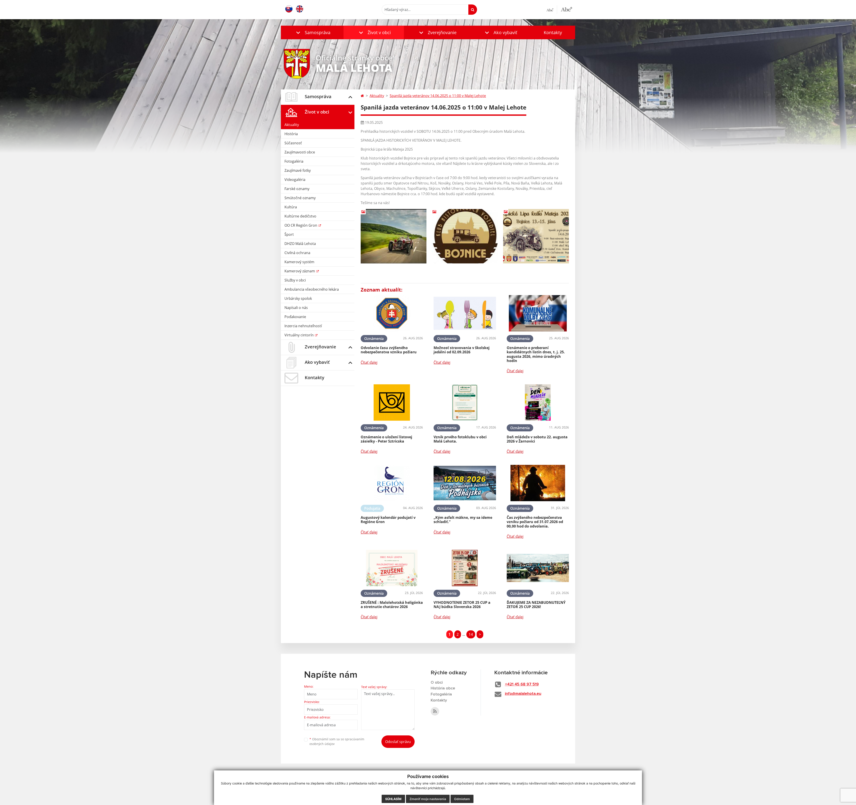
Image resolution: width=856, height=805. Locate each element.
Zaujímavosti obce (299, 152)
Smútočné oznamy (300, 197)
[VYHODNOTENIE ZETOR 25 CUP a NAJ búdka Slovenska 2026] (465, 568)
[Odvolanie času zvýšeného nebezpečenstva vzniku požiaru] (392, 313)
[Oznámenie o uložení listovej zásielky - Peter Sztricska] (392, 402)
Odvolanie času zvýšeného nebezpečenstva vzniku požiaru (389, 349)
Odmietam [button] (462, 799)
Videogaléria (294, 179)
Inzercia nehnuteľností (303, 325)
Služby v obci (295, 280)
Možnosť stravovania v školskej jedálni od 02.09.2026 (462, 349)
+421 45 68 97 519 (522, 684)
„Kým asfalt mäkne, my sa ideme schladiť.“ (463, 519)
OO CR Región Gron (301, 225)
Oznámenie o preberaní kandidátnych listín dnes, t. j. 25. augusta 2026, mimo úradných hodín (536, 354)
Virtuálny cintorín (299, 335)
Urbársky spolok (298, 298)
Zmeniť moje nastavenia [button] (427, 799)
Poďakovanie (295, 316)
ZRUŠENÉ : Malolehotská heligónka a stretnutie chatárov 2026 (392, 604)
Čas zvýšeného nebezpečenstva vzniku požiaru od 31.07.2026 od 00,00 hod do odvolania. (535, 521)
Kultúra (290, 207)
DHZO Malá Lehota (300, 243)
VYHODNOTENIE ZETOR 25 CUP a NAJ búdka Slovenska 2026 (462, 604)
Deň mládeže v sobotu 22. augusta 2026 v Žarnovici (537, 439)
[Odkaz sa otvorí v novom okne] (435, 711)
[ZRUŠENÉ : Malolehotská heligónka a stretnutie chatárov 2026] (392, 568)
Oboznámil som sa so (336, 741)
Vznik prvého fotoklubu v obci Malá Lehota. (460, 439)
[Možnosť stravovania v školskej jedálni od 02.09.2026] (465, 313)
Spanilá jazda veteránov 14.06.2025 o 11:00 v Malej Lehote (438, 95)
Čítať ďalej (369, 362)
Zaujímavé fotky (297, 170)
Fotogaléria (293, 161)
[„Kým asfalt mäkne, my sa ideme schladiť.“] (465, 483)
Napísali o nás (296, 307)
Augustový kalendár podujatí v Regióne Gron (388, 519)
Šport (289, 234)
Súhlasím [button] (393, 799)
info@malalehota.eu (523, 694)
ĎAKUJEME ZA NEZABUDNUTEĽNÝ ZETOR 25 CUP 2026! (536, 604)
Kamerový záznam (300, 271)
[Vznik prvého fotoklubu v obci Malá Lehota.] (465, 402)
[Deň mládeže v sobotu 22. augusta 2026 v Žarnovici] (538, 402)
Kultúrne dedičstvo (300, 216)
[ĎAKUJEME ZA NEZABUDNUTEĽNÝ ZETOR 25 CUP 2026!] (538, 568)
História (291, 133)
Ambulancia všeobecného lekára (311, 289)
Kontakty (553, 32)
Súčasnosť (293, 143)
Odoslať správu (398, 741)
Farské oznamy (296, 188)
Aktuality (291, 124)
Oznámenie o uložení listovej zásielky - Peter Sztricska (386, 439)
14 (471, 634)
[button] (312, 32)
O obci (437, 683)
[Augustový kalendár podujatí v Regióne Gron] (392, 483)
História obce (443, 688)
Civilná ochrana (297, 252)
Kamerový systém (299, 261)
